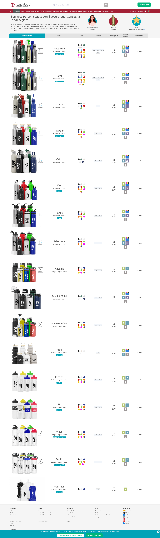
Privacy (97, 517)
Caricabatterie (14, 515)
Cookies (97, 513)
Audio (11, 523)
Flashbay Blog (128, 511)
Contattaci (140, 11)
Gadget (23, 11)
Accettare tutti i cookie (94, 535)
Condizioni (98, 511)
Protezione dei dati (44, 519)
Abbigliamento (64, 11)
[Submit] (54, 5)
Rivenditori (69, 519)
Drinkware (17, 11)
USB (11, 11)
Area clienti (70, 513)
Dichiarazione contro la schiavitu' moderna (106, 515)
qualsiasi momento (114, 531)
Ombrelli (90, 11)
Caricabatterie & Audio (33, 11)
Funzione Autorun (43, 517)
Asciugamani (97, 11)
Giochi (85, 11)
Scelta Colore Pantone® (45, 513)
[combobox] (78, 5)
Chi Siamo (133, 11)
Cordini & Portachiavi (75, 11)
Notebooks (48, 11)
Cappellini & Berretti (15, 521)
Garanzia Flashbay (71, 517)
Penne (42, 11)
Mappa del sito (71, 521)
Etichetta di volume (43, 521)
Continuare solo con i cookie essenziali (70, 535)
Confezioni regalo (107, 11)
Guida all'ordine (71, 511)
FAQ (68, 515)
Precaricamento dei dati (45, 511)
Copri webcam (14, 517)
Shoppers (56, 11)
